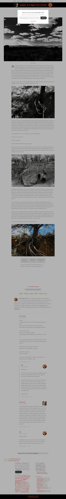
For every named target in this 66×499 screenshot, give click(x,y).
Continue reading (33, 21)
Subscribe (44, 18)
